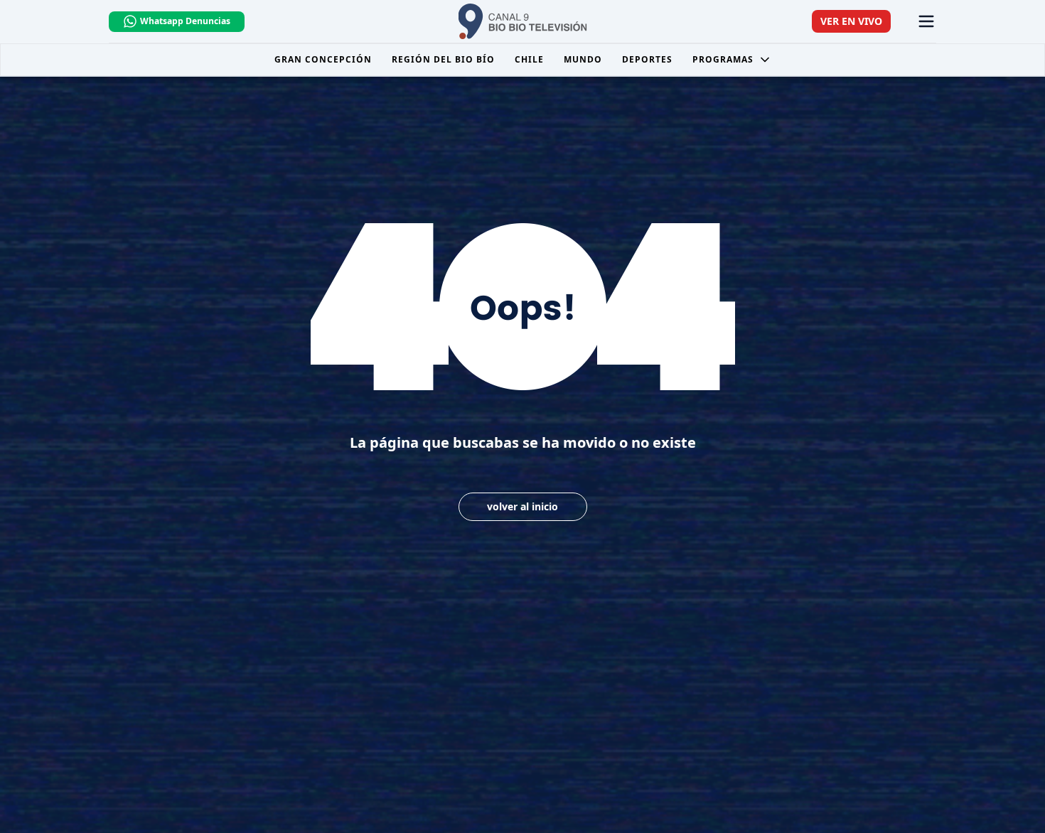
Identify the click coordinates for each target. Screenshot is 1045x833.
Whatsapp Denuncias (185, 21)
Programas (723, 59)
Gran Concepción (323, 59)
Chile (529, 59)
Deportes (647, 59)
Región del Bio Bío (443, 59)
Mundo (583, 59)
